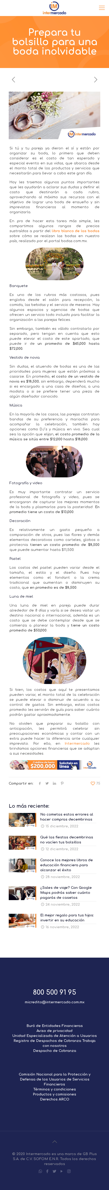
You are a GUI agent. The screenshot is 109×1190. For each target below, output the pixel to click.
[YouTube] (62, 1171)
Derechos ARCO (54, 1099)
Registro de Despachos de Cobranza (47, 1041)
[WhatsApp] (40, 1171)
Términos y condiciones (54, 1089)
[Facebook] (47, 1171)
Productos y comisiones (54, 1094)
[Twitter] (54, 1171)
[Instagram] (69, 1171)
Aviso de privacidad (54, 1031)
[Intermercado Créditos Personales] (54, 7)
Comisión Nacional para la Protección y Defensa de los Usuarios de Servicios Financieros (54, 1079)
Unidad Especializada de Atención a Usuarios (54, 1036)
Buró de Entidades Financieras (54, 1026)
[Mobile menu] (101, 7)
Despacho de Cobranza (54, 1051)
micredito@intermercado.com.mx (54, 1002)
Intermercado (77, 743)
